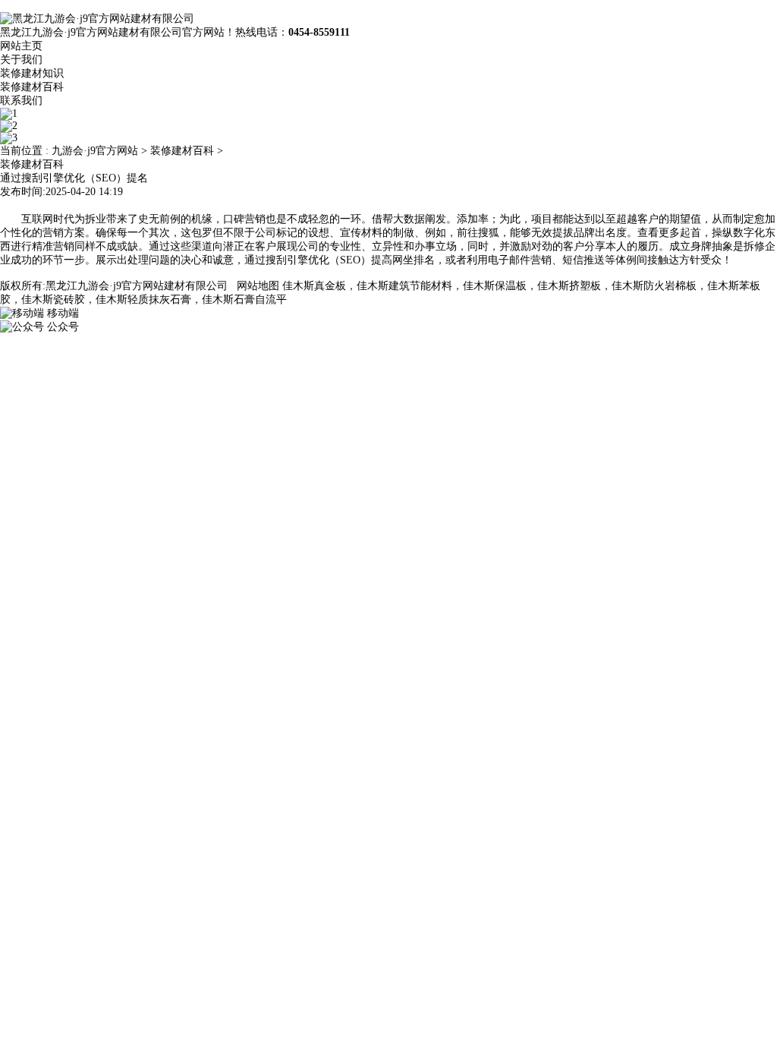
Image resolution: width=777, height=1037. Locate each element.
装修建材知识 (32, 73)
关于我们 (21, 59)
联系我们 (21, 100)
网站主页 (21, 46)
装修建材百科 (32, 87)
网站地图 (258, 286)
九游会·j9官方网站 (95, 150)
